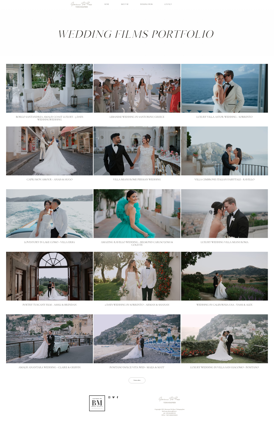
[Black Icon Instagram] (109, 397)
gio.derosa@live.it (170, 411)
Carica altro (137, 380)
